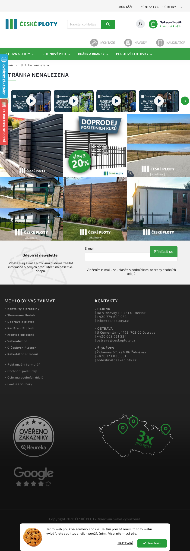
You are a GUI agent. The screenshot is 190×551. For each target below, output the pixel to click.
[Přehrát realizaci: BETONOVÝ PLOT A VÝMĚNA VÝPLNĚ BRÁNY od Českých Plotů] (159, 101)
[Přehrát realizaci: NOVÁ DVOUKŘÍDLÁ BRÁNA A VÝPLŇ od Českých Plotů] (116, 101)
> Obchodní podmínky (21, 371)
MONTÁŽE (125, 7)
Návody (140, 42)
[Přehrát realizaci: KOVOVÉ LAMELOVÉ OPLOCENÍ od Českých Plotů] (31, 101)
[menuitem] (21, 54)
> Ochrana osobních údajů (24, 377)
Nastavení (125, 543)
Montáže (107, 42)
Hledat (108, 24)
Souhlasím (154, 543)
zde (133, 533)
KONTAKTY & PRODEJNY (158, 7)
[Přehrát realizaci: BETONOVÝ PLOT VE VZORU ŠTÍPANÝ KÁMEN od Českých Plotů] (74, 101)
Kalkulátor (175, 42)
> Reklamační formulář (22, 364)
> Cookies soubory (18, 384)
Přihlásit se (163, 252)
